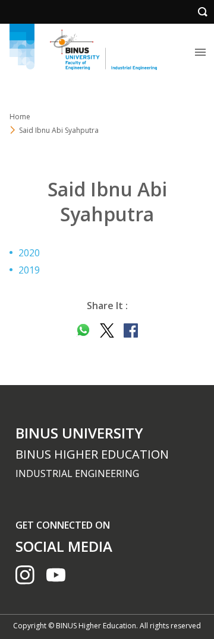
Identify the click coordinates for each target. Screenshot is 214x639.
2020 (29, 252)
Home (20, 117)
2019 (29, 269)
